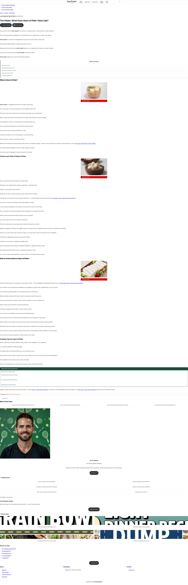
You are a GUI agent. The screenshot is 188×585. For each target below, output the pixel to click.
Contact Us (131, 569)
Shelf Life (107, 2)
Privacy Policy (5, 572)
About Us (4, 569)
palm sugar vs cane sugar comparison (87, 389)
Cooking (6, 12)
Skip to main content (7, 7)
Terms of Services (6, 574)
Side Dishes (81, 2)
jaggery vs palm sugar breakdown (40, 389)
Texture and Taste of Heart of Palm (8, 67)
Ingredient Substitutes (8, 548)
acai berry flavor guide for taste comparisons (65, 198)
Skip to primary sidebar (7, 9)
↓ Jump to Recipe (5, 25)
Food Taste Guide (17, 394)
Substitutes (87, 2)
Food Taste (11, 12)
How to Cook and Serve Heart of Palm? (9, 70)
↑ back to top (94, 563)
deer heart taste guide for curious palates (85, 143)
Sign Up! (67, 569)
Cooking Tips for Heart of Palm (7, 73)
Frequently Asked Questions (7, 75)
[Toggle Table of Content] (94, 63)
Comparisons (95, 2)
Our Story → (94, 473)
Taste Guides (101, 2)
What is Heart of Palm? (6, 65)
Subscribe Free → (94, 509)
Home (1, 12)
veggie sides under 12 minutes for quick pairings (71, 283)
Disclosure (4, 576)
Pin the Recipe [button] (18, 25)
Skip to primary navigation (8, 5)
